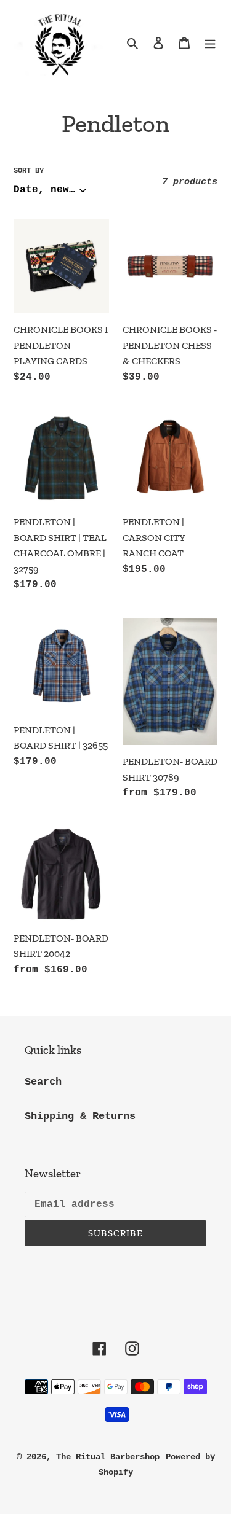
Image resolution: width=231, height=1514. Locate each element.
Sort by (29, 170)
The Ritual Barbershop (108, 1457)
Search (43, 1082)
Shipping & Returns (80, 1116)
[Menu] (210, 43)
